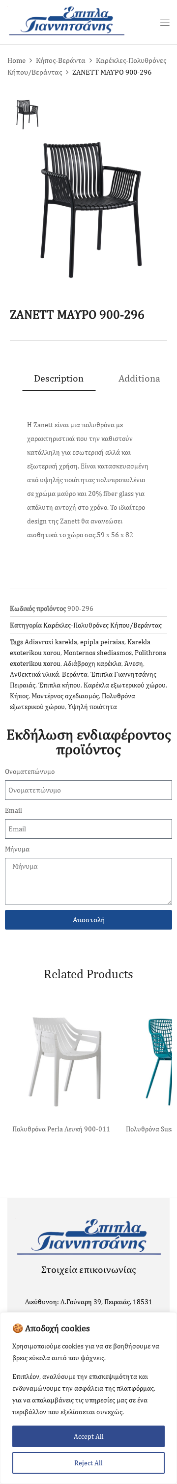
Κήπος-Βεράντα (61, 60)
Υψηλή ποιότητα (92, 707)
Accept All (89, 1436)
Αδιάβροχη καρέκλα (92, 663)
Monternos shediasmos (97, 653)
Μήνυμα (17, 849)
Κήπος (19, 696)
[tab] (58, 378)
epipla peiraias (102, 642)
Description (59, 378)
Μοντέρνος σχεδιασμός (65, 696)
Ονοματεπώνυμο (30, 771)
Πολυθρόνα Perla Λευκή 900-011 (61, 1129)
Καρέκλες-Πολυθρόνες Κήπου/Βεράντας (102, 625)
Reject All (88, 1463)
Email (13, 810)
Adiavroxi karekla (51, 642)
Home (16, 60)
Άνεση (133, 663)
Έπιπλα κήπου (59, 685)
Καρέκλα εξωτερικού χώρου (125, 685)
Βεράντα (75, 674)
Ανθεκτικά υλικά (34, 674)
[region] (88, 1398)
